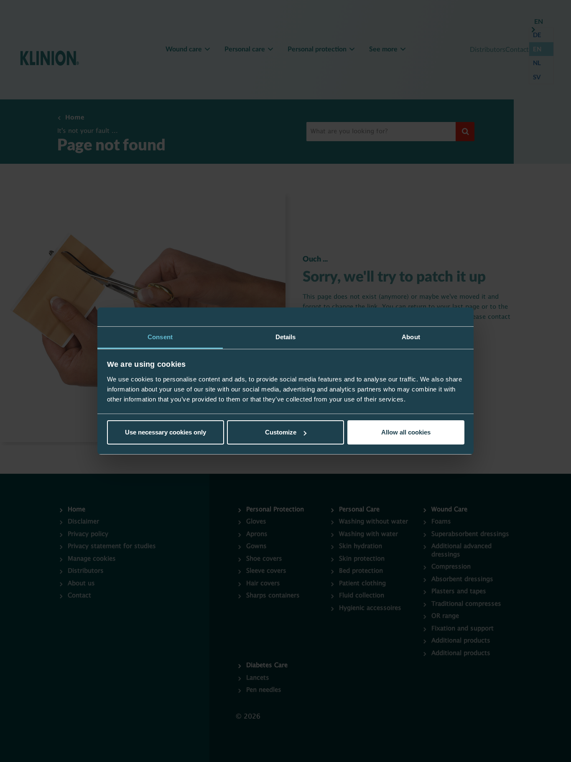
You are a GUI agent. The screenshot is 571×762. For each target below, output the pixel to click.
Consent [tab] (160, 336)
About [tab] (411, 336)
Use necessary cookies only (165, 432)
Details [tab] (285, 336)
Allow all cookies (406, 432)
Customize (280, 432)
